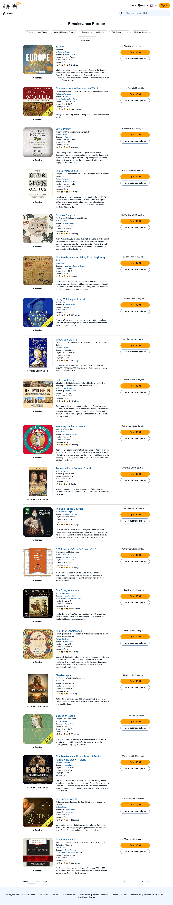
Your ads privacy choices (154, 895)
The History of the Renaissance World (77, 88)
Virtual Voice (69, 765)
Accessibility (136, 895)
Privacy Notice (84, 895)
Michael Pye (62, 221)
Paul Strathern (63, 639)
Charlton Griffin (70, 596)
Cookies (124, 895)
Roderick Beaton (64, 52)
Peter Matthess (70, 557)
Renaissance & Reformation (71, 599)
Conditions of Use (68, 895)
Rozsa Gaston (63, 348)
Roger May (69, 642)
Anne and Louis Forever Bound (73, 468)
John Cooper (62, 807)
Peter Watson (63, 179)
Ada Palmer (62, 432)
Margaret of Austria (67, 339)
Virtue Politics (63, 129)
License (115, 895)
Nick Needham (63, 555)
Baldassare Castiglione (66, 512)
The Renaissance (65, 839)
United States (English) (86, 897)
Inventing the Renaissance (70, 426)
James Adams (70, 810)
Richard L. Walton (71, 391)
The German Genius (67, 171)
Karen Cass (69, 724)
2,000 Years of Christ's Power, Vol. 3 (76, 549)
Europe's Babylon (65, 215)
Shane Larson (63, 681)
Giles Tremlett (63, 721)
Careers (55, 895)
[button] (37, 32)
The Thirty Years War (67, 590)
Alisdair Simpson (71, 55)
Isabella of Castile (65, 716)
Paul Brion (68, 137)
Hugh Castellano (64, 763)
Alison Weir (62, 302)
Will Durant (62, 848)
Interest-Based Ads (100, 895)
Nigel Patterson (70, 223)
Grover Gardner (70, 850)
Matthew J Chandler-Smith (75, 266)
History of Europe (65, 380)
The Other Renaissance (69, 631)
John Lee (68, 97)
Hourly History (63, 264)
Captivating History (65, 388)
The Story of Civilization (69, 853)
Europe (60, 46)
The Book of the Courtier (69, 508)
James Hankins (63, 135)
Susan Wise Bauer (64, 94)
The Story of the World (69, 99)
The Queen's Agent (66, 799)
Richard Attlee (70, 182)
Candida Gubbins (71, 434)
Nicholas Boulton (71, 514)
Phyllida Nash (70, 305)
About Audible (42, 895)
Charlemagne (63, 675)
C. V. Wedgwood (63, 593)
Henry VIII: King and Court (70, 299)
